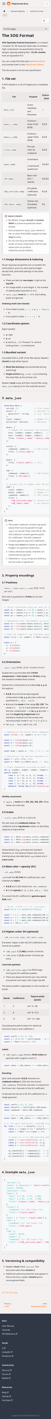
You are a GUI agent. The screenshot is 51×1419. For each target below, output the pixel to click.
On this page (10, 29)
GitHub (5, 1396)
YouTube (6, 1400)
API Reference (8, 1333)
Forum (5, 1374)
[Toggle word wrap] (41, 405)
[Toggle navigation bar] (4, 4)
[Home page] (4, 11)
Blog (4, 1392)
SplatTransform (37, 61)
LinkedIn (6, 1352)
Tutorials (6, 1330)
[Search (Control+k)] (46, 3)
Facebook (6, 1356)
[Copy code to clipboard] (46, 405)
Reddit (5, 1378)
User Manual (8, 1326)
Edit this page (11, 1292)
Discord (5, 1370)
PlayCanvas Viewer (34, 64)
